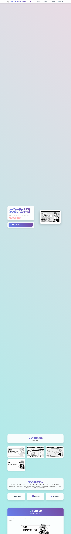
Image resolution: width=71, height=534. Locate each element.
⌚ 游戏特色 (52, 1)
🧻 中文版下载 (60, 1)
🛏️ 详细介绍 (38, 1)
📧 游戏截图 (45, 1)
